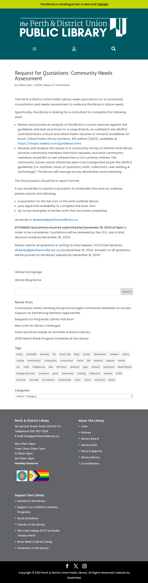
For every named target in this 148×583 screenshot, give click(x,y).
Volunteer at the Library (33, 548)
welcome (100, 379)
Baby (77, 354)
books (86, 354)
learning (74, 366)
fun (18, 366)
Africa (19, 354)
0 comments (61, 85)
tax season (48, 379)
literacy (96, 366)
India (26, 366)
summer (21, 379)
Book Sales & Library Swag (34, 542)
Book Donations (27, 518)
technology (64, 379)
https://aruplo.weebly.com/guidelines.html (49, 143)
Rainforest (68, 373)
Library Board (90, 439)
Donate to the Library (31, 501)
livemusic (109, 366)
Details (103, 4)
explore (110, 360)
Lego (85, 366)
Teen (77, 379)
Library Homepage (28, 272)
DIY (88, 360)
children (114, 354)
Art (54, 354)
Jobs (84, 426)
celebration (99, 354)
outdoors (44, 373)
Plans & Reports (91, 451)
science (108, 373)
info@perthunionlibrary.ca (41, 436)
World (111, 379)
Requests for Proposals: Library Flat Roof (44, 319)
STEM (119, 373)
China (125, 354)
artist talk (65, 354)
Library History (90, 457)
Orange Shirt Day (25, 373)
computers (50, 360)
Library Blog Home (28, 280)
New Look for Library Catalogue (37, 326)
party (55, 373)
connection (66, 360)
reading (81, 373)
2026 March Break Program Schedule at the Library (52, 338)
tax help (33, 379)
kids (51, 366)
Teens (87, 379)
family (121, 360)
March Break (124, 366)
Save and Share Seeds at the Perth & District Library (52, 332)
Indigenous (39, 366)
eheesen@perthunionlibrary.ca (55, 220)
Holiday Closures (26, 463)
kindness (62, 366)
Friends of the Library (31, 524)
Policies (86, 432)
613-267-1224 (39, 431)
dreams (98, 360)
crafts (80, 360)
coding (20, 360)
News (47, 85)
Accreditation (90, 463)
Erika (22, 85)
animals (44, 354)
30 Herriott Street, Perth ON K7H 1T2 (38, 426)
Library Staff (89, 445)
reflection (94, 373)
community (34, 360)
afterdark (31, 354)
